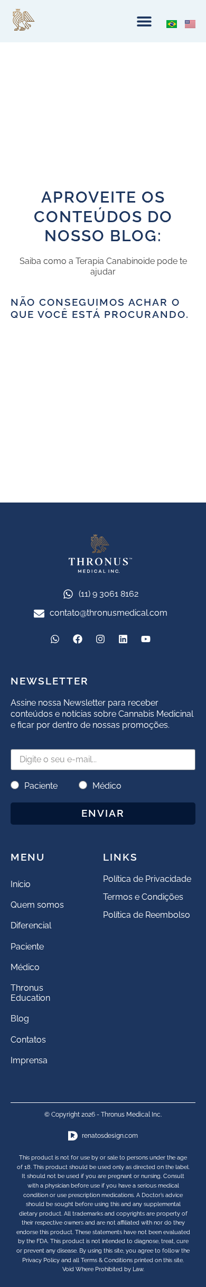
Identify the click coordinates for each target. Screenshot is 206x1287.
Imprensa (29, 1060)
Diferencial (31, 925)
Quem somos (37, 905)
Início (21, 884)
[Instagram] (100, 639)
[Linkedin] (123, 639)
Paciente (41, 786)
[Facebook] (77, 639)
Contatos (28, 1040)
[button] (144, 21)
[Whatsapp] (54, 639)
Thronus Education (30, 993)
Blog (20, 1019)
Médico (106, 786)
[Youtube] (145, 639)
